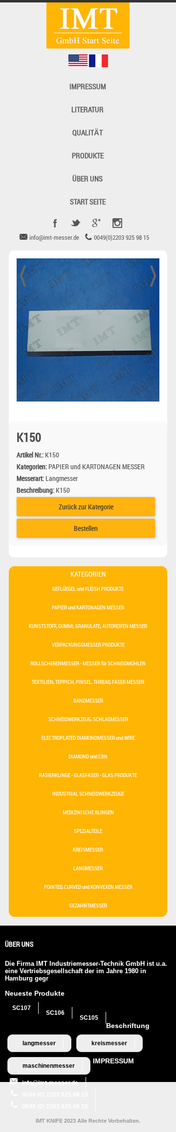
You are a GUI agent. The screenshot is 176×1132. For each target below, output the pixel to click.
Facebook (55, 223)
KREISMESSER (88, 849)
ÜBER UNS (87, 178)
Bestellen (86, 528)
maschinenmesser (48, 1065)
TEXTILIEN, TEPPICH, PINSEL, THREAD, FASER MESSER (88, 681)
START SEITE (88, 201)
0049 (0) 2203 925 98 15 (55, 1094)
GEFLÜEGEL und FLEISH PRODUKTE (88, 588)
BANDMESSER (88, 700)
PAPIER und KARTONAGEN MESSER (88, 607)
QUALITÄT (87, 132)
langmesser (39, 1043)
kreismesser (109, 1043)
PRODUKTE (88, 155)
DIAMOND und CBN (88, 756)
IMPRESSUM (87, 86)
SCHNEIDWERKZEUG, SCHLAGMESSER (88, 719)
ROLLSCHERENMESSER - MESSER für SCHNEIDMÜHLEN (88, 663)
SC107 (21, 1008)
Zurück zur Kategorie (86, 506)
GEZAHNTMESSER (88, 905)
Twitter (76, 223)
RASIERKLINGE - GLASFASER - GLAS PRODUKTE (88, 775)
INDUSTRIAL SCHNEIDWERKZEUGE (88, 793)
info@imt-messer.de (50, 1083)
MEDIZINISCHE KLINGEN (88, 812)
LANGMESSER (88, 868)
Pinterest (117, 223)
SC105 (89, 1017)
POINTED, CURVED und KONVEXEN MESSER (88, 886)
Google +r (96, 223)
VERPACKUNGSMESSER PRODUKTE (88, 644)
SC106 (55, 1012)
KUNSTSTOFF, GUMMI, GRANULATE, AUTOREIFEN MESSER (88, 625)
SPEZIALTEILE (88, 830)
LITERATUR (87, 109)
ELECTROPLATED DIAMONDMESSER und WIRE (88, 737)
